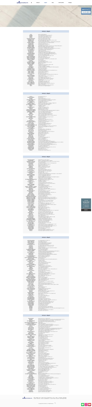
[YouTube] (89, 404)
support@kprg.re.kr (46, 398)
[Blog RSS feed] (55, 403)
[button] (54, 3)
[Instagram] (86, 404)
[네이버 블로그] (82, 404)
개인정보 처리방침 (52, 398)
